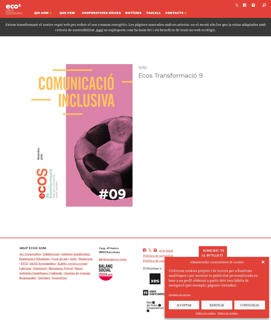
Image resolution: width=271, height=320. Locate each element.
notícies (133, 13)
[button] (263, 262)
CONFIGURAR (249, 305)
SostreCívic (59, 278)
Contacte (174, 13)
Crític (73, 259)
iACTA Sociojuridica (43, 263)
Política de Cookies (228, 313)
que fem (67, 13)
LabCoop (25, 268)
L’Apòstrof (39, 268)
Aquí (99, 29)
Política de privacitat (158, 255)
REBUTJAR (217, 305)
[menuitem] (44, 14)
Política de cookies (206, 313)
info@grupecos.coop (112, 259)
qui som (41, 13)
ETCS (24, 263)
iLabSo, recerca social (72, 263)
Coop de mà (59, 259)
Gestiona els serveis (179, 294)
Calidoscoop (51, 254)
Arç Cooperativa (30, 254)
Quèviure (44, 278)
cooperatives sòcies (101, 13)
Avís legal (166, 250)
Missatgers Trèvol (61, 268)
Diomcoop (85, 259)
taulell (153, 13)
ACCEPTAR (184, 305)
